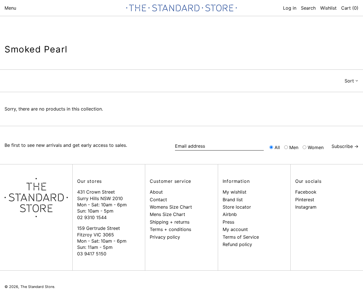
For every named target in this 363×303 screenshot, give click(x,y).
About (156, 192)
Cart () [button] (349, 8)
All (277, 147)
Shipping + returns (169, 222)
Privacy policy (165, 237)
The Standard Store (37, 287)
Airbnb (230, 214)
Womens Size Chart (171, 207)
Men (293, 147)
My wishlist (234, 192)
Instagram (305, 207)
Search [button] (308, 8)
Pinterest (304, 199)
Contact (158, 199)
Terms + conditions (170, 229)
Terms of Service (241, 237)
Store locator (237, 207)
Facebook (305, 192)
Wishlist (328, 8)
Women (316, 147)
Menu (10, 8)
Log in (289, 8)
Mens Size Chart (167, 214)
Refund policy (237, 244)
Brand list (233, 199)
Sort (349, 81)
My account (235, 229)
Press (228, 222)
